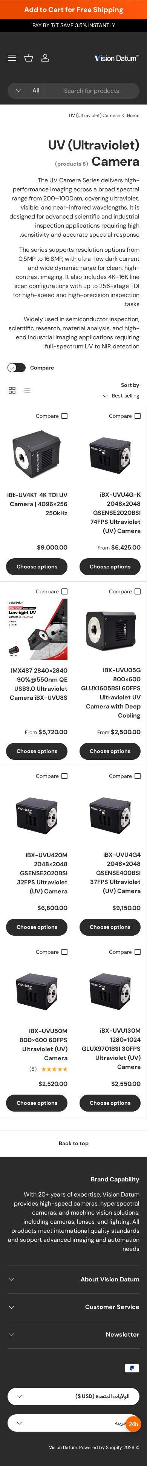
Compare (42, 367)
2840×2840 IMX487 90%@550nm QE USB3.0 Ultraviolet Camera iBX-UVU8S (38, 684)
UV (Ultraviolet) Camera (94, 115)
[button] (28, 57)
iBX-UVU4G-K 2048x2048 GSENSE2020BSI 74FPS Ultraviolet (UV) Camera (115, 513)
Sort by (130, 385)
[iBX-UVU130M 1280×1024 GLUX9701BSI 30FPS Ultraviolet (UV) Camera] (110, 989)
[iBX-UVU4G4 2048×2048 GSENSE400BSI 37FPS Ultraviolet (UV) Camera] (110, 813)
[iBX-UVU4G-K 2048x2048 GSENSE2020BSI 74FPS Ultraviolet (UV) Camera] (110, 453)
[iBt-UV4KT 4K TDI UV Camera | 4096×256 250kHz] (36, 454)
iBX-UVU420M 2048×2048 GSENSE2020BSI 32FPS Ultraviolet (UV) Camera (42, 873)
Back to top (74, 1143)
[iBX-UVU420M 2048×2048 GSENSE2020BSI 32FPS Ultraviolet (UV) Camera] (36, 814)
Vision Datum (63, 1447)
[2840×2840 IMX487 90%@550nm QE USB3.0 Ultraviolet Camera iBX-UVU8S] (36, 629)
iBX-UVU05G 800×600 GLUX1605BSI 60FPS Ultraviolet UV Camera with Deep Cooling (111, 692)
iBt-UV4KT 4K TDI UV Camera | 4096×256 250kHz (37, 504)
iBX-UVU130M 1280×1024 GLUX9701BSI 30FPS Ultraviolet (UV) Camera (111, 1049)
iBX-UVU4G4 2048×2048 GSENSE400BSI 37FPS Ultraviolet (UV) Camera (115, 873)
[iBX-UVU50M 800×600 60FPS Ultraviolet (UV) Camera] (36, 990)
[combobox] (73, 91)
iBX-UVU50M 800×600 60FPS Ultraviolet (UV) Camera (43, 1044)
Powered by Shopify (100, 1447)
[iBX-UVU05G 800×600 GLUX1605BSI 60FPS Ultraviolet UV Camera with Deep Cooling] (110, 629)
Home (133, 115)
